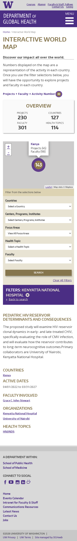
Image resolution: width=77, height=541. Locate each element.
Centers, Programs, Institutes (22, 214)
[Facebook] (5, 482)
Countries (11, 200)
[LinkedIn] (23, 482)
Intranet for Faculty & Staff (20, 502)
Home (6, 32)
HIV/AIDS (8, 431)
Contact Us (58, 7)
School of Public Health (17, 463)
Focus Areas (12, 227)
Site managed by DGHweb (49, 537)
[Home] (19, 18)
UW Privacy (9, 537)
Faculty (9, 254)
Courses (31, 4)
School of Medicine (15, 467)
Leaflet (48, 186)
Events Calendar (13, 498)
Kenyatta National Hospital (20, 413)
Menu (69, 13)
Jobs (5, 520)
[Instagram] (17, 482)
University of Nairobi (16, 418)
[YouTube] (11, 482)
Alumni (41, 4)
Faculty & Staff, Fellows (60, 4)
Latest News (11, 511)
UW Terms (25, 537)
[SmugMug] (29, 482)
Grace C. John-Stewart (16, 400)
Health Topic (13, 241)
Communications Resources (20, 507)
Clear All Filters (62, 280)
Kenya (7, 375)
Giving (69, 7)
